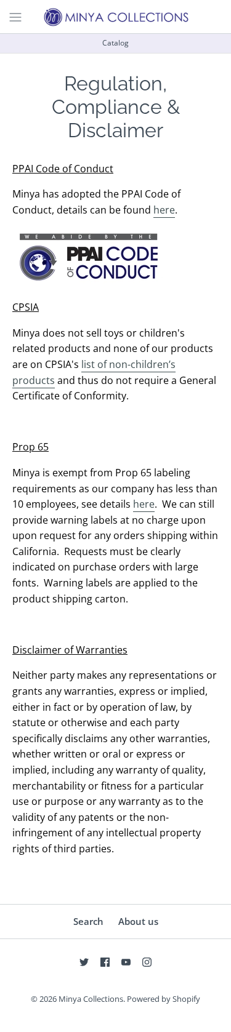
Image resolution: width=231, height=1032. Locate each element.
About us (138, 921)
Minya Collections (91, 998)
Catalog (115, 43)
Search (88, 921)
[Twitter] (84, 962)
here (164, 210)
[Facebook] (105, 962)
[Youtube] (126, 962)
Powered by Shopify (163, 998)
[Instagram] (147, 962)
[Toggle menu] (15, 16)
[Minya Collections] (116, 16)
